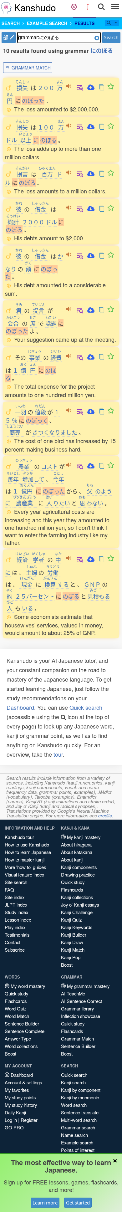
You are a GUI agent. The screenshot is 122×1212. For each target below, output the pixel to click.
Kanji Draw (72, 942)
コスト (49, 466)
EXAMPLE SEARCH (47, 23)
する (56, 584)
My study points (20, 1097)
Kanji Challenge (77, 912)
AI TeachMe (73, 993)
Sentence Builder (22, 1023)
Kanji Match (72, 949)
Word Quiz (15, 1008)
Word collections (21, 1046)
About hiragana (76, 844)
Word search (74, 1105)
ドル (11, 140)
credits (105, 815)
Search (111, 37)
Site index (14, 897)
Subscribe (15, 949)
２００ (46, 88)
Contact (12, 942)
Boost (67, 964)
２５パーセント (34, 596)
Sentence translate (80, 1112)
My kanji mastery (83, 837)
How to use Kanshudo (27, 844)
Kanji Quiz (71, 919)
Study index (16, 912)
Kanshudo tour (19, 837)
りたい (58, 503)
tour (58, 754)
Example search (77, 1142)
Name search (74, 1135)
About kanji (72, 859)
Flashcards (72, 889)
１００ (46, 127)
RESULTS (84, 23)
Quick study (72, 882)
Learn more (45, 1202)
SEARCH (11, 23)
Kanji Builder (73, 934)
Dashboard (20, 707)
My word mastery (27, 986)
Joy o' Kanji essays (80, 904)
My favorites (17, 1090)
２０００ (33, 222)
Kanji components (79, 867)
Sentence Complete (24, 1031)
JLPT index (16, 904)
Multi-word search (79, 1120)
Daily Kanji (15, 1112)
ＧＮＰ (92, 584)
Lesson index (18, 919)
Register (29, 1120)
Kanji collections (77, 897)
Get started (78, 1202)
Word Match (17, 1016)
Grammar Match (77, 1038)
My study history (21, 1105)
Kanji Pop (70, 957)
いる (27, 608)
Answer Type (18, 1038)
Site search (16, 882)
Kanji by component (80, 1090)
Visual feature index (24, 874)
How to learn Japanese (28, 852)
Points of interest (77, 1150)
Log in (11, 1120)
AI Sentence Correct (81, 1001)
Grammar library (77, 1008)
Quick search (85, 707)
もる (99, 596)
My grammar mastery (87, 986)
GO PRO (14, 1127)
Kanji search (73, 1082)
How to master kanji (24, 859)
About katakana (76, 852)
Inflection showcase (80, 1016)
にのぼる (101, 51)
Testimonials (17, 934)
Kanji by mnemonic (80, 1097)
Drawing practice (78, 874)
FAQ (9, 889)
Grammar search (78, 1127)
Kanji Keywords (76, 927)
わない (91, 503)
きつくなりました (54, 432)
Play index (15, 927)
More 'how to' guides (25, 867)
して (33, 479)
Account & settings (23, 1082)
